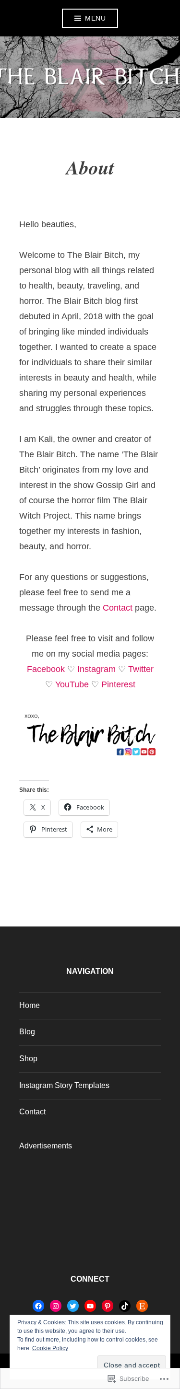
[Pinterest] (107, 1306)
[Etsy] (142, 1306)
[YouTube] (90, 1306)
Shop (28, 1058)
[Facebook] (38, 1306)
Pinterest (118, 684)
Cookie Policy (50, 1348)
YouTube (72, 684)
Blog (27, 1032)
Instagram (96, 669)
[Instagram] (55, 1306)
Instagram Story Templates (64, 1085)
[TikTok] (125, 1306)
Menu (95, 18)
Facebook (46, 669)
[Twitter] (73, 1306)
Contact (117, 608)
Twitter (141, 669)
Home (29, 1005)
